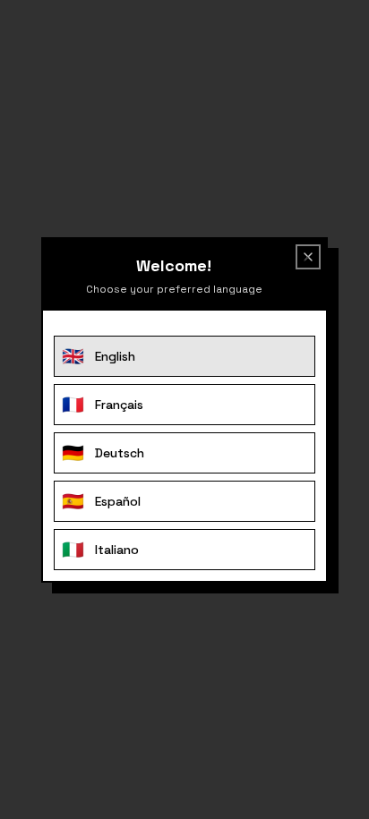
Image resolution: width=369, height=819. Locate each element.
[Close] (304, 260)
